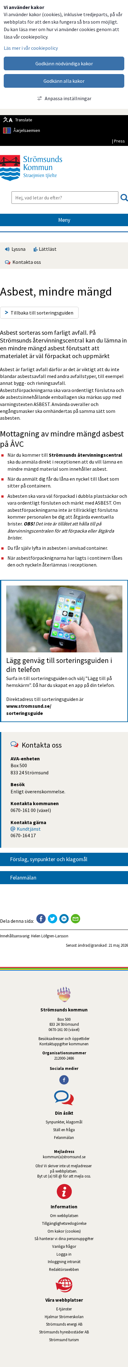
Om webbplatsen (64, 1215)
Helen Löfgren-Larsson (49, 935)
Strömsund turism (81, 1339)
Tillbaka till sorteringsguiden (42, 313)
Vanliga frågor (64, 1246)
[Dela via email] (75, 918)
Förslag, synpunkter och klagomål (48, 859)
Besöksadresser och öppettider (64, 1038)
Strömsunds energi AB (87, 1324)
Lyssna (18, 249)
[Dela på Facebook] (41, 918)
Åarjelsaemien (26, 130)
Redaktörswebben (64, 1269)
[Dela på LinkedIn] (64, 918)
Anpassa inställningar (68, 98)
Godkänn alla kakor (64, 81)
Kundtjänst (29, 829)
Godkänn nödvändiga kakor (64, 63)
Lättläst (47, 249)
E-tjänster (92, 1308)
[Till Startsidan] (31, 183)
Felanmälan (23, 877)
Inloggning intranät (82, 1261)
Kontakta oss (26, 262)
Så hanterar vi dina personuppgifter (64, 1238)
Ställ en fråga (64, 1129)
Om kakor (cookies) (64, 1231)
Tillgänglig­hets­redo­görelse (64, 1223)
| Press (118, 141)
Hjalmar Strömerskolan (86, 1316)
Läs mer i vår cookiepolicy (31, 48)
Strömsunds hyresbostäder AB (83, 1331)
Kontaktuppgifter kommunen (64, 1043)
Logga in (64, 1254)
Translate (23, 120)
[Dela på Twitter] (52, 918)
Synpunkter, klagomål (64, 1121)
